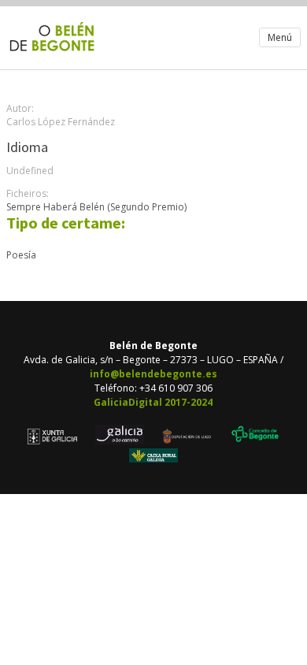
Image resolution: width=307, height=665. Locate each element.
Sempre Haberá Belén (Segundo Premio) (96, 207)
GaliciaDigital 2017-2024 (153, 402)
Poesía (21, 255)
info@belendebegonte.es (153, 374)
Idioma (27, 147)
